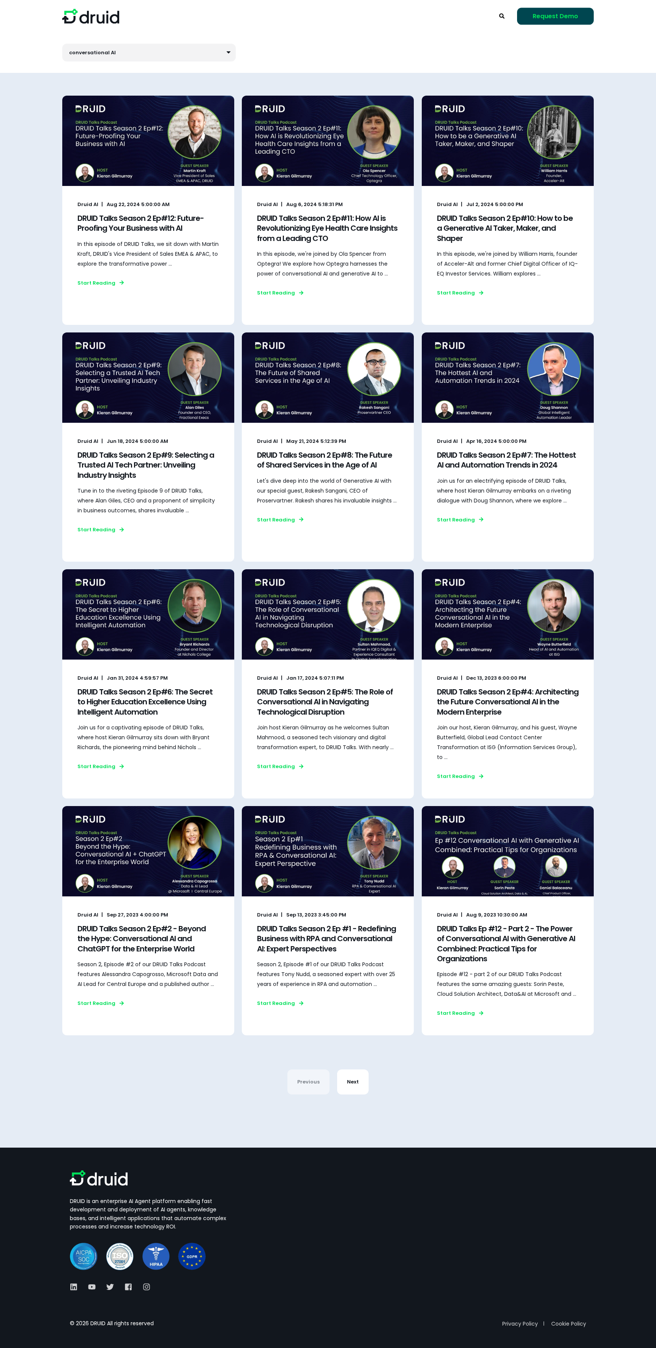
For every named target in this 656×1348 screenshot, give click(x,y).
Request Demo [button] (555, 16)
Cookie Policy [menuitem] (568, 1324)
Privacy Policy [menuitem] (520, 1324)
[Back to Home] (90, 16)
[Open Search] (502, 15)
